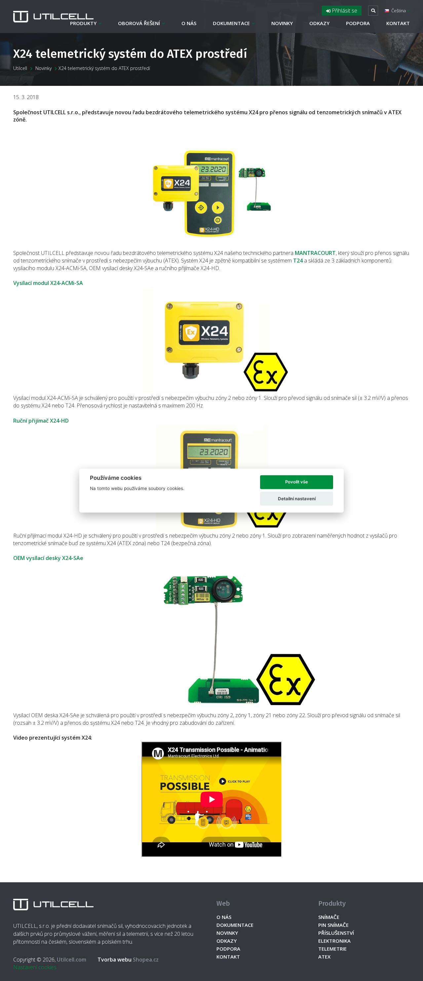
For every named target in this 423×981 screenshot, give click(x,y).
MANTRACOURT (315, 253)
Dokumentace (231, 23)
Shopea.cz (128, 959)
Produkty (83, 23)
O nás (188, 23)
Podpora (358, 23)
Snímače (328, 917)
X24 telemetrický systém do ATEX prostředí (104, 68)
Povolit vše (296, 482)
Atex (324, 956)
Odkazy (319, 23)
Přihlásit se (343, 10)
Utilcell (20, 68)
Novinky (282, 23)
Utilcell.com (71, 959)
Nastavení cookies (35, 967)
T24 (298, 260)
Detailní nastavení (297, 498)
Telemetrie (332, 948)
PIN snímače (333, 925)
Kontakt (398, 23)
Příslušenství (336, 932)
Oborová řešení (139, 23)
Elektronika (334, 940)
